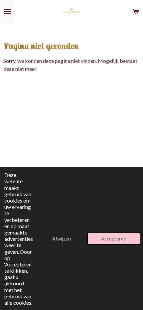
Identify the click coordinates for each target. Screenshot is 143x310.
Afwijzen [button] (61, 238)
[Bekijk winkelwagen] (135, 11)
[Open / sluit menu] (7, 11)
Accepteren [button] (113, 238)
